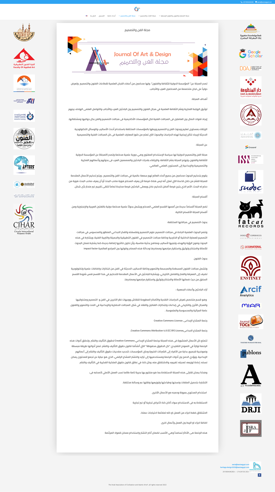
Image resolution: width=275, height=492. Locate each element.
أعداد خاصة (111, 16)
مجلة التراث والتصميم (148, 16)
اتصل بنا (93, 16)
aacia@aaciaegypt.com (240, 464)
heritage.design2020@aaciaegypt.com (234, 467)
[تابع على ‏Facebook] (259, 475)
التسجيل (102, 16)
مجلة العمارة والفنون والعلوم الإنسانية (175, 16)
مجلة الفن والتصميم (128, 16)
